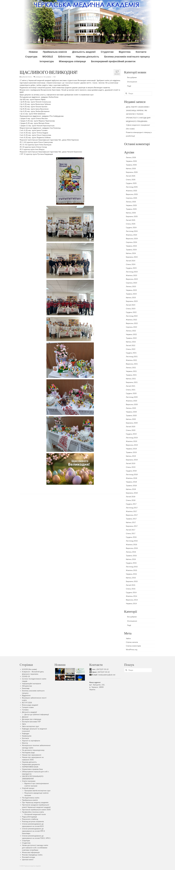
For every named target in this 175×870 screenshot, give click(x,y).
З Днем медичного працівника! (138, 125)
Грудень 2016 (131, 537)
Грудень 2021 (131, 353)
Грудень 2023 (131, 268)
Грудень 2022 (131, 312)
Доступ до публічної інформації (36, 714)
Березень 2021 (132, 382)
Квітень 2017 (131, 522)
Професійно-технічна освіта (33, 812)
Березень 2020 (132, 423)
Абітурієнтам (27, 686)
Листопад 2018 (132, 474)
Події (129, 86)
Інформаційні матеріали (31, 683)
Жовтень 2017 (131, 511)
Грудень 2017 (131, 504)
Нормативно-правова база (32, 769)
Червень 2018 (131, 482)
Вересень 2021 (132, 364)
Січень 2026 (130, 180)
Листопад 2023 (132, 272)
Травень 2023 (131, 294)
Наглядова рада (28, 752)
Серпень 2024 (131, 242)
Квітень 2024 (131, 253)
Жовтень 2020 (131, 401)
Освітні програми (28, 781)
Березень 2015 (132, 581)
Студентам (26, 843)
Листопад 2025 (132, 187)
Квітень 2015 (131, 578)
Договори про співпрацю (31, 719)
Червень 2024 (131, 246)
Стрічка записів (132, 642)
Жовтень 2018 (131, 478)
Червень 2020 (131, 412)
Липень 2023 (131, 286)
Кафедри (25, 733)
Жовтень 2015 (131, 570)
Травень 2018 (131, 485)
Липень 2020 (131, 408)
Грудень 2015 (131, 563)
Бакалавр (25, 688)
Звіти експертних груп (30, 726)
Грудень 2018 (131, 471)
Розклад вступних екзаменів (33, 821)
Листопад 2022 (132, 316)
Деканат (25, 717)
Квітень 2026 (131, 168)
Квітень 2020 (131, 419)
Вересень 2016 (132, 548)
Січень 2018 (130, 500)
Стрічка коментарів (133, 646)
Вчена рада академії (30, 705)
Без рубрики (47, 77)
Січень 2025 (130, 224)
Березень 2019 (132, 460)
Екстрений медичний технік (35, 814)
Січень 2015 (130, 589)
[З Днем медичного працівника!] (80, 671)
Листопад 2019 (132, 438)
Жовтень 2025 (131, 191)
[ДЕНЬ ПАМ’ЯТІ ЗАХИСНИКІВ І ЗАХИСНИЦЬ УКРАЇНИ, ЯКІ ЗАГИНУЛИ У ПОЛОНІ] (60, 671)
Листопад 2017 (132, 508)
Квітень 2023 (131, 297)
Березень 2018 (132, 493)
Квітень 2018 (131, 489)
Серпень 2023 (131, 283)
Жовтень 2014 (131, 596)
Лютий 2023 (130, 305)
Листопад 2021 (132, 356)
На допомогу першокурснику (33, 750)
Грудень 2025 (131, 183)
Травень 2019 (131, 452)
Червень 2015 (131, 574)
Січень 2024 (130, 264)
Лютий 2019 (130, 463)
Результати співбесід (30, 819)
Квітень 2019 (131, 456)
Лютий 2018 (130, 497)
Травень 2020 (131, 415)
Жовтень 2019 (131, 441)
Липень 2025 (131, 202)
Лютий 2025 (130, 220)
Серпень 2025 (131, 198)
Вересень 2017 (132, 515)
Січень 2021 (130, 390)
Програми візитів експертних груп (37, 791)
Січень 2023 (130, 309)
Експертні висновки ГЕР (31, 722)
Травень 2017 (131, 519)
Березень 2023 (132, 301)
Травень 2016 (131, 556)
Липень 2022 (131, 331)
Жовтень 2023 (131, 275)
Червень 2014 (131, 603)
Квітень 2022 (131, 342)
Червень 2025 (131, 205)
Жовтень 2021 (131, 360)
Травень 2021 (131, 375)
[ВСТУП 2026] (80, 678)
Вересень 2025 (132, 194)
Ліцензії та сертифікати (31, 741)
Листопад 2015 (132, 567)
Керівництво (26, 736)
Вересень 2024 (132, 238)
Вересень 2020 (132, 404)
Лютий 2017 (130, 530)
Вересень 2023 (132, 279)
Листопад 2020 (132, 397)
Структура (26, 840)
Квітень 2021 (131, 379)
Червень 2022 (131, 334)
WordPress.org (131, 649)
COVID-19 (26, 676)
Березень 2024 (132, 257)
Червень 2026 (131, 161)
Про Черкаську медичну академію (35, 802)
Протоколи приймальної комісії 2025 (36, 810)
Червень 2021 (131, 371)
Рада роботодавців (29, 817)
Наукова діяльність (29, 762)
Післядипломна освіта (30, 798)
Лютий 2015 (130, 585)
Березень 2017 (132, 526)
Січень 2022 (130, 349)
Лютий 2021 (130, 386)
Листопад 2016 (132, 541)
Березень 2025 (132, 216)
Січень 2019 (130, 467)
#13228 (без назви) (29, 669)
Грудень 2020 (131, 393)
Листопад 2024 (132, 231)
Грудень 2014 (131, 592)
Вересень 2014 (132, 600)
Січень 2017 (130, 533)
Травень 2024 (131, 250)
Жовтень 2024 (131, 235)
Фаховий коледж (28, 857)
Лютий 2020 (130, 427)
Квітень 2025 (131, 213)
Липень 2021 (131, 368)
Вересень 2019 (132, 445)
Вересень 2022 (132, 323)
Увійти (128, 638)
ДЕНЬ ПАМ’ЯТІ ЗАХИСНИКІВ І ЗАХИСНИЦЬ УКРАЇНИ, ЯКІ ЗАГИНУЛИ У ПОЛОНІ (137, 110)
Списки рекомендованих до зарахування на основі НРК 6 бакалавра (33, 831)
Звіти (24, 724)
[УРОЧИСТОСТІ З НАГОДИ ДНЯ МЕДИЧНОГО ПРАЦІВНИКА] (70, 671)
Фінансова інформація (31, 852)
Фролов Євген (27, 77)
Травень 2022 (131, 338)
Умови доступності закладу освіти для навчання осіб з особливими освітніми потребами (35, 847)
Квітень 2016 (131, 559)
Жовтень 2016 (131, 544)
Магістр (25, 743)
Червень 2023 (131, 290)
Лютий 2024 (130, 261)
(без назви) (130, 129)
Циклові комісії (27, 859)
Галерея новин (28, 707)
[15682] (60, 678)
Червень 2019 (131, 449)
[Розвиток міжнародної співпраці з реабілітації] (70, 678)
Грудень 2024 (131, 227)
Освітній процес (28, 788)
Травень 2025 (131, 209)
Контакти (25, 738)
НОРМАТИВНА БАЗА (30, 767)
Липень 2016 (131, 552)
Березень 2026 (132, 172)
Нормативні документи (31, 764)
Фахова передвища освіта (32, 855)
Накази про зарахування (31, 755)
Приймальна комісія (30, 800)
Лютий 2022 (130, 345)
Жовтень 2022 (131, 320)
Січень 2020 (130, 430)
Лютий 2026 (130, 176)
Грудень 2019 (131, 434)
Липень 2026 (131, 157)
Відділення (26, 695)
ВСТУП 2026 (27, 703)
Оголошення (132, 82)
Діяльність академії (29, 712)
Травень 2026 (131, 165)
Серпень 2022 (131, 327)
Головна (25, 710)
